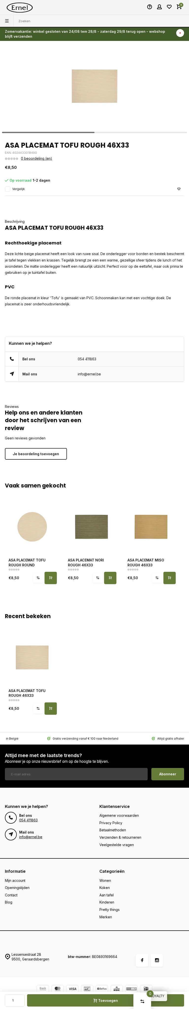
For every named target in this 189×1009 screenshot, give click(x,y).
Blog (8, 902)
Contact (11, 895)
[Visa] (72, 989)
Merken (105, 917)
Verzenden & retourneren (120, 837)
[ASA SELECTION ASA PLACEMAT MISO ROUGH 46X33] (151, 527)
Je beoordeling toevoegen (36, 454)
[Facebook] (142, 960)
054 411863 (87, 359)
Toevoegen (108, 1000)
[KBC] (116, 989)
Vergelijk (18, 189)
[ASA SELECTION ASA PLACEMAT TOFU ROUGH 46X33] (32, 657)
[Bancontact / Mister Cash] (87, 989)
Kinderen (106, 902)
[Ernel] (19, 7)
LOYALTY (157, 996)
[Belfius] (102, 989)
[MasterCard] (57, 989)
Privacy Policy (110, 823)
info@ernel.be (89, 374)
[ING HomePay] (131, 989)
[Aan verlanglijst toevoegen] (178, 189)
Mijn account (15, 880)
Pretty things (109, 909)
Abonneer (167, 774)
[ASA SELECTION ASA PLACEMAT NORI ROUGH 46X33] (91, 527)
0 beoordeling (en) (36, 158)
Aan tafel (106, 895)
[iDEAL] (146, 989)
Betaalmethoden (112, 830)
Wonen (105, 880)
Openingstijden (17, 888)
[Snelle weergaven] (51, 578)
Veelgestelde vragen (116, 845)
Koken (104, 888)
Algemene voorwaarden (119, 815)
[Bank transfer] (43, 989)
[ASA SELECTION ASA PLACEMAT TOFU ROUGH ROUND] (32, 527)
